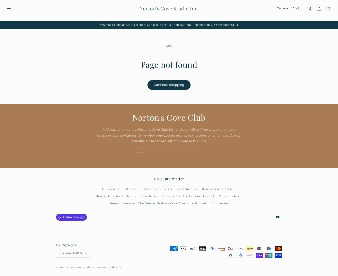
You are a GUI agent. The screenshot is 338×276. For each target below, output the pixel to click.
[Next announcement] (330, 25)
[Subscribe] (201, 153)
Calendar (130, 189)
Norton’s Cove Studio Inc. (81, 267)
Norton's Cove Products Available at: (188, 196)
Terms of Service (122, 203)
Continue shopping (169, 85)
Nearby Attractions (109, 196)
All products (111, 189)
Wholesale (220, 203)
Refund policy (229, 196)
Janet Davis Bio (187, 189)
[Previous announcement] (8, 25)
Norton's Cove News (142, 196)
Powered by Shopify (109, 267)
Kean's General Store (217, 189)
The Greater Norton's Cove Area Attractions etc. (173, 203)
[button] (8, 8)
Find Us (166, 189)
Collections (148, 189)
